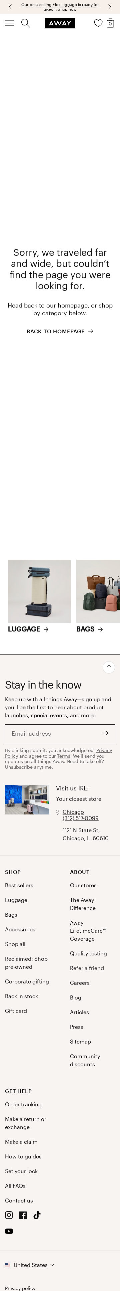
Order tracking (23, 1104)
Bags (11, 914)
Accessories (20, 929)
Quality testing (88, 953)
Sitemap (80, 1041)
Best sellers (19, 885)
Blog (75, 997)
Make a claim (21, 1141)
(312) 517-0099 (81, 818)
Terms (63, 756)
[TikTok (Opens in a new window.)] (37, 1217)
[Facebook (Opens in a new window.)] (23, 1217)
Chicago (73, 811)
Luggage (16, 900)
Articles (79, 1012)
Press (76, 1027)
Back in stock (21, 996)
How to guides (23, 1156)
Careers (80, 982)
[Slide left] (109, 7)
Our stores (83, 885)
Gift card (16, 1010)
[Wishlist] (98, 23)
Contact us (19, 1200)
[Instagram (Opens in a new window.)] (9, 1217)
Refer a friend (87, 968)
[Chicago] (27, 813)
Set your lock (21, 1171)
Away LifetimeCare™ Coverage (88, 930)
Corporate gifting (27, 981)
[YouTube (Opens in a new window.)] (9, 1233)
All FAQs (15, 1185)
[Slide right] (11, 7)
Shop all (15, 944)
